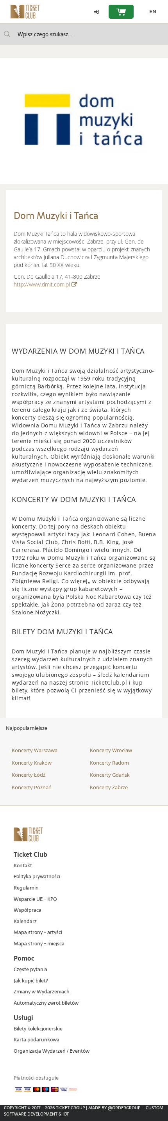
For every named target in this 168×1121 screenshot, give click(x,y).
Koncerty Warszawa (34, 750)
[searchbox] (84, 34)
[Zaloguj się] (96, 12)
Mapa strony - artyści (38, 932)
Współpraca (27, 910)
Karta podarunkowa (36, 1040)
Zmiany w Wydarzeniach (42, 992)
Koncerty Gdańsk (110, 774)
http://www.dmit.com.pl (45, 284)
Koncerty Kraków (32, 762)
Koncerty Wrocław (111, 750)
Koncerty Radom (109, 762)
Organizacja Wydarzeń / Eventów (51, 1051)
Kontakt (23, 866)
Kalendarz (25, 921)
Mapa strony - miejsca (39, 944)
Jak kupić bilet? (31, 981)
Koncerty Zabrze (109, 787)
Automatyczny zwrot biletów (46, 1003)
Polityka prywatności (37, 877)
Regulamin (26, 888)
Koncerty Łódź (28, 774)
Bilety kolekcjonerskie (38, 1029)
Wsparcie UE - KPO (35, 899)
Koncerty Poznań (32, 787)
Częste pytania (30, 969)
